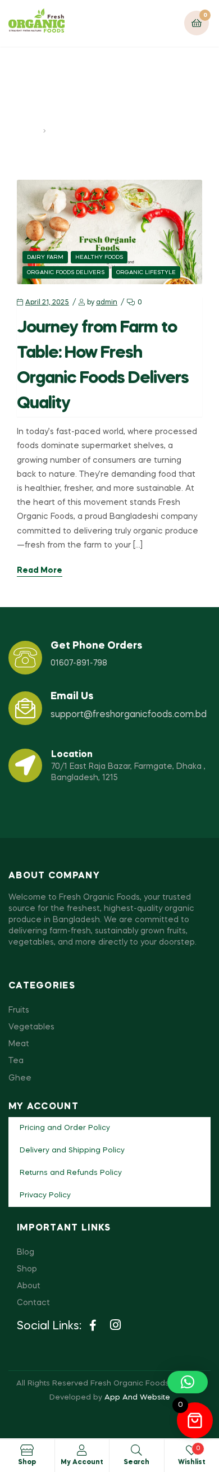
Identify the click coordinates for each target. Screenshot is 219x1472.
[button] (187, 1382)
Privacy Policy (45, 1195)
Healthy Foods (99, 257)
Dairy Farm (45, 257)
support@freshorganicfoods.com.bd (129, 714)
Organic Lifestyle (146, 272)
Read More (39, 571)
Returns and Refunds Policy (71, 1173)
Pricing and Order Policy (65, 1128)
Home (28, 131)
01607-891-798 (79, 663)
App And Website (137, 1397)
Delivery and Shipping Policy (72, 1150)
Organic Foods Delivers (65, 272)
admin (106, 302)
